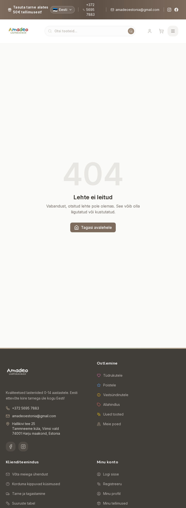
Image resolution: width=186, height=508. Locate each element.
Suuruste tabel (23, 503)
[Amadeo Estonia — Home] (17, 372)
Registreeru (112, 484)
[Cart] (161, 31)
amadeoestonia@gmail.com (137, 10)
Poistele (109, 385)
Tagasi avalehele (96, 227)
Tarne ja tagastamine (28, 493)
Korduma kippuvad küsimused (36, 484)
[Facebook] (176, 9)
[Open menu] (173, 31)
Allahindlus (111, 404)
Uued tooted (113, 414)
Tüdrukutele (113, 375)
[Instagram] (169, 9)
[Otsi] (131, 31)
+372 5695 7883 (90, 10)
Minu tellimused (115, 503)
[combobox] (90, 31)
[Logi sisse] (149, 31)
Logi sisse (111, 474)
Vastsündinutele (115, 395)
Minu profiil (112, 493)
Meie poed (112, 424)
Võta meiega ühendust (30, 474)
